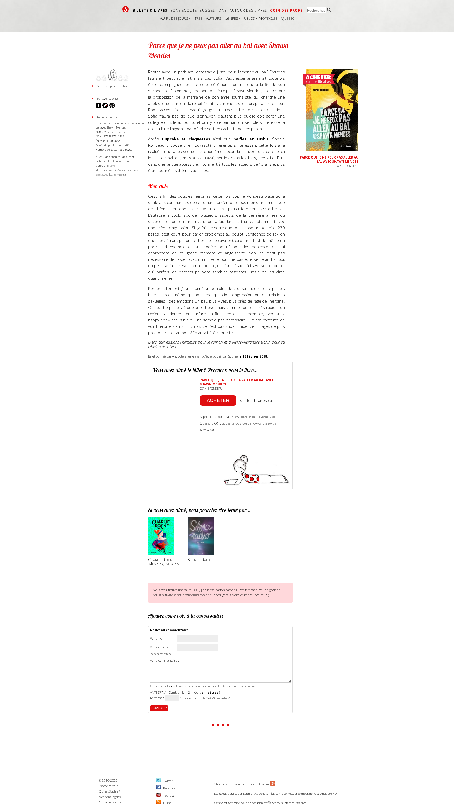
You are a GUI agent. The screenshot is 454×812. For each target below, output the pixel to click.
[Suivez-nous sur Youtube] (158, 796)
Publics (248, 18)
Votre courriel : (160, 647)
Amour (121, 170)
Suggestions (213, 10)
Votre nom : (158, 638)
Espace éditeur (108, 786)
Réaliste (110, 165)
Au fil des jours (174, 18)
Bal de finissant (117, 174)
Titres (197, 18)
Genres (231, 18)
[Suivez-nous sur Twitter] (158, 781)
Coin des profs (286, 10)
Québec (287, 18)
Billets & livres (150, 10)
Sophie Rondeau (116, 132)
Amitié (112, 170)
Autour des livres (248, 10)
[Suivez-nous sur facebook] (158, 788)
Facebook (169, 788)
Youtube (168, 796)
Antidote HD (328, 793)
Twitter (168, 781)
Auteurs (213, 18)
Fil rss (167, 803)
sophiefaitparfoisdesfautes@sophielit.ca (179, 595)
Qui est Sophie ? (109, 791)
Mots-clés (267, 18)
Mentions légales (110, 797)
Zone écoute (183, 10)
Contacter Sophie (110, 802)
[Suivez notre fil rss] (158, 803)
